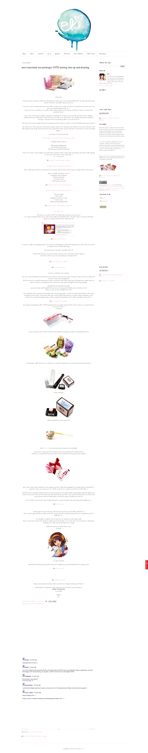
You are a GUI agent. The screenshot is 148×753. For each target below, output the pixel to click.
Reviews (57, 54)
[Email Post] (46, 601)
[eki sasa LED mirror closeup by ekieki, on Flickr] (58, 261)
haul (32, 603)
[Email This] (49, 601)
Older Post (92, 729)
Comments (104, 201)
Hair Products (78, 54)
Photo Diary (91, 54)
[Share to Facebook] (54, 601)
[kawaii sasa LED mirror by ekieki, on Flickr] (58, 239)
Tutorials (67, 54)
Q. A (49, 54)
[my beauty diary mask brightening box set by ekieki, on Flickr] (58, 205)
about (32, 54)
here (54, 156)
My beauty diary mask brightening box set (59, 190)
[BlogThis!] (51, 601)
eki (109, 74)
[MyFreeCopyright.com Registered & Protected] (112, 177)
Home (24, 54)
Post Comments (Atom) (35, 732)
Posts (103, 198)
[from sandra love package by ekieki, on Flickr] (58, 301)
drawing (28, 603)
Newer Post (25, 729)
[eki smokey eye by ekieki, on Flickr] (58, 504)
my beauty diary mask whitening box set (58, 166)
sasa (42, 603)
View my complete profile (106, 85)
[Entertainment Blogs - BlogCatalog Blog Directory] (112, 276)
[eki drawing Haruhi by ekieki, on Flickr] (58, 580)
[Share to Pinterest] (55, 601)
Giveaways (102, 54)
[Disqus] (58, 632)
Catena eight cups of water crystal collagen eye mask (58, 138)
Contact (40, 54)
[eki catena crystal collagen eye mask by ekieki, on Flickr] (58, 160)
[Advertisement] (58, 715)
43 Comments (39, 601)
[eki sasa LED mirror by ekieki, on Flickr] (58, 267)
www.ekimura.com (114, 190)
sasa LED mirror (59, 211)
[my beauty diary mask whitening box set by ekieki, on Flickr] (59, 185)
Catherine (46, 448)
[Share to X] (52, 601)
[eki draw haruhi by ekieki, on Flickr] (58, 568)
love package (37, 603)
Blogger (83, 748)
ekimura (110, 185)
